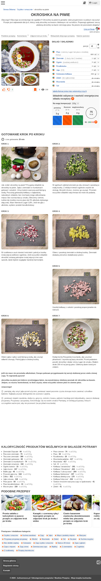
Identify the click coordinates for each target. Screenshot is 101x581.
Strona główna (9, 561)
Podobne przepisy (8, 36)
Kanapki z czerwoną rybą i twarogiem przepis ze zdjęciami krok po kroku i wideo (46, 517)
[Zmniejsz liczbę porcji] (98, 47)
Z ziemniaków (67, 547)
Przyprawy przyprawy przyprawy (15, 539)
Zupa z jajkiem (80, 543)
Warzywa (82, 535)
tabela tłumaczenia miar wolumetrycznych (70, 91)
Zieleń (56, 539)
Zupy (42, 535)
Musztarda (45, 539)
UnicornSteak (89, 29)
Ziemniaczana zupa (40, 547)
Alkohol (34, 539)
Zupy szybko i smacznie (44, 543)
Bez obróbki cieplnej (11, 543)
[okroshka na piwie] (25, 56)
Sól (64, 539)
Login (94, 3)
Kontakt (6, 570)
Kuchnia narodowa (29, 535)
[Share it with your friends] (99, 562)
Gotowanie (27, 543)
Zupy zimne (24, 547)
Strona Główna (9, 9)
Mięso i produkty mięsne (66, 535)
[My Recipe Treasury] (84, 2)
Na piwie (73, 539)
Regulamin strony (10, 566)
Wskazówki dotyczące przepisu (63, 36)
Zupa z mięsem (9, 547)
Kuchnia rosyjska (87, 539)
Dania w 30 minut (64, 543)
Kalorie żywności (83, 36)
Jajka (50, 535)
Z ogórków (80, 547)
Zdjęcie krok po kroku (39, 35)
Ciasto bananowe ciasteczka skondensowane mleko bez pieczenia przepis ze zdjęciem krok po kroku (76, 518)
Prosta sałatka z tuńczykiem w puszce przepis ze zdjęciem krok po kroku (15, 517)
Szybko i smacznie (25, 9)
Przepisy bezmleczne (26, 550)
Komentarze (22, 35)
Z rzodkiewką (9, 550)
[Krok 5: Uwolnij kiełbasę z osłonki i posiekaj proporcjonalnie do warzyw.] (76, 286)
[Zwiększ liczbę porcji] (98, 44)
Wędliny (54, 547)
